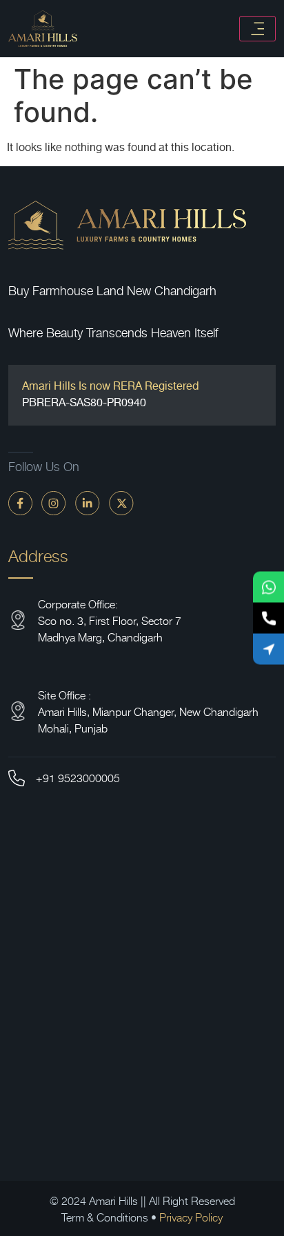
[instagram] (53, 502)
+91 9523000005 (78, 777)
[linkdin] (87, 502)
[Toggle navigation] (257, 28)
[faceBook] (20, 502)
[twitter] (121, 502)
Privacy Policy (191, 1216)
